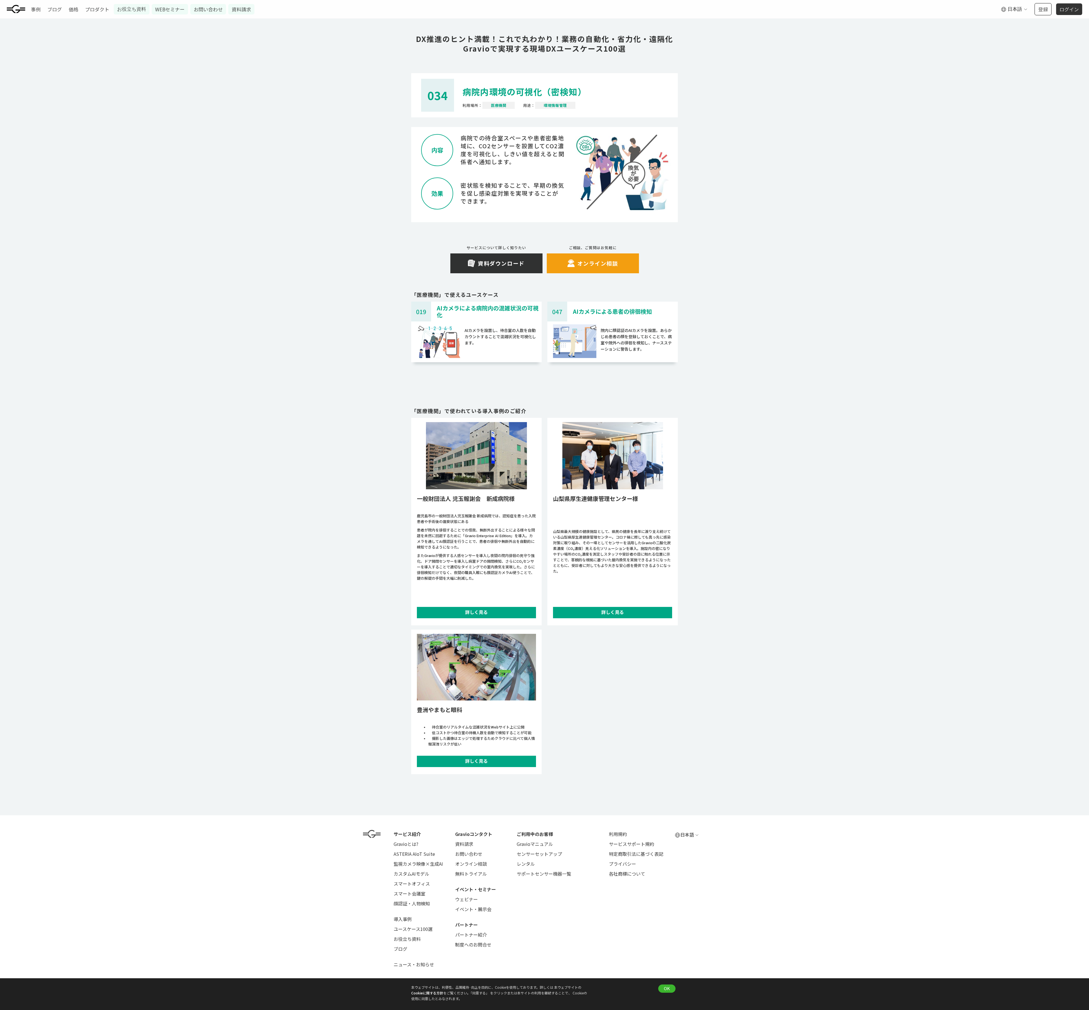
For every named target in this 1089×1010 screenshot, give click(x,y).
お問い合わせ (208, 9)
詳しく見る (476, 612)
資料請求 (241, 9)
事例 (36, 9)
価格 (73, 9)
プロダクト (97, 9)
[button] (1014, 9)
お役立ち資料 (131, 9)
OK (667, 988)
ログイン (1069, 9)
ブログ (54, 9)
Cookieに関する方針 (427, 992)
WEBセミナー (170, 9)
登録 (1043, 9)
